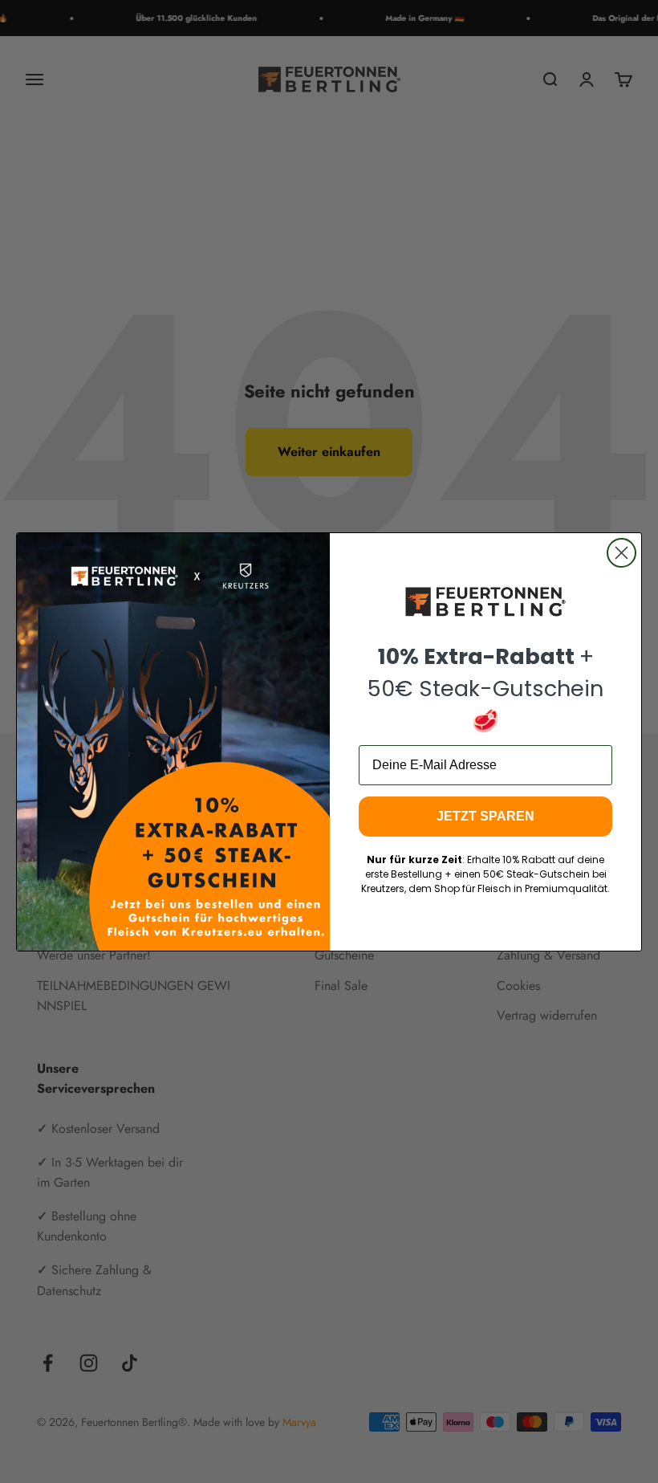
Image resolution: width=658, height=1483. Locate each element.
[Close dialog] (621, 553)
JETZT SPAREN (485, 816)
